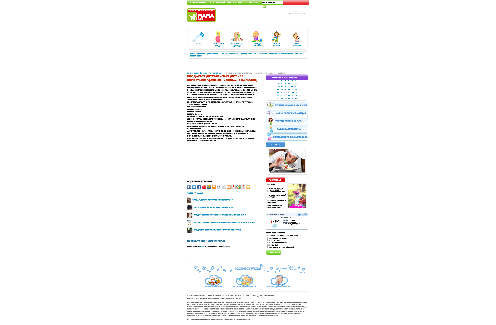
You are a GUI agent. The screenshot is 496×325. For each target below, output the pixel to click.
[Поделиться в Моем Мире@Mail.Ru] (209, 187)
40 (289, 99)
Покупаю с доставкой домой (281, 247)
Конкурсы (231, 2)
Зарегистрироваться (296, 13)
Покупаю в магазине (278, 238)
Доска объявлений (197, 2)
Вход (296, 11)
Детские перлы (213, 54)
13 (279, 87)
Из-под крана (274, 240)
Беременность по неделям (284, 77)
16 (289, 87)
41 (292, 99)
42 (296, 99)
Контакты (242, 2)
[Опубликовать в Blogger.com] (229, 187)
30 (296, 93)
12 (296, 84)
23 (292, 90)
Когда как (273, 245)
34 (289, 96)
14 (282, 87)
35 (292, 96)
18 (295, 87)
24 (296, 90)
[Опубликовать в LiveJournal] (224, 187)
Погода (270, 215)
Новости (298, 54)
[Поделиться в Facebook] (199, 187)
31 (278, 96)
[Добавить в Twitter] (194, 187)
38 (282, 99)
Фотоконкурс (246, 54)
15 (285, 87)
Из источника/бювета (278, 243)
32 (281, 96)
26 (282, 93)
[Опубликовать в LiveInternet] (219, 187)
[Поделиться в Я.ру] (233, 187)
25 (278, 93)
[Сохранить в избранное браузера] (248, 187)
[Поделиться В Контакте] (189, 187)
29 (293, 93)
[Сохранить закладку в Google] (238, 187)
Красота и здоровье (230, 54)
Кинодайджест (196, 56)
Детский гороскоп (197, 54)
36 (296, 96)
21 (285, 90)
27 (285, 93)
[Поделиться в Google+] (204, 187)
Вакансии (253, 2)
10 (289, 84)
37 (278, 99)
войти (201, 246)
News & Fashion (260, 54)
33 (285, 96)
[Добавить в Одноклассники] (214, 187)
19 (278, 90)
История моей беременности (281, 54)
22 (289, 90)
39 (286, 99)
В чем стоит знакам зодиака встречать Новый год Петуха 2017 (276, 190)
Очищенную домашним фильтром (283, 236)
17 (292, 87)
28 (289, 93)
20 (282, 90)
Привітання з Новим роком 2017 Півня (275, 206)
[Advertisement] (485, 39)
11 (292, 84)
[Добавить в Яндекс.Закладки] (243, 187)
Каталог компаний (217, 2)
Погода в (287, 218)
